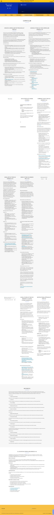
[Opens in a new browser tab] (7, 8)
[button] (21, 11)
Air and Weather (34, 80)
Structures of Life (34, 85)
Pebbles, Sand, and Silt (35, 82)
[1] (30, 196)
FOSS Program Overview (33, 71)
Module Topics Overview (13, 489)
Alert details (51, 1)
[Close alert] (53, 0)
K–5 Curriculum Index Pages (14, 488)
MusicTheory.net (24, 246)
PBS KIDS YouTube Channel (26, 369)
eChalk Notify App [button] (53, 512)
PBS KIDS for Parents (25, 374)
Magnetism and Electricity (35, 84)
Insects (33, 81)
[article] (27, 113)
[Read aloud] (20, 122)
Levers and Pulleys (34, 88)
